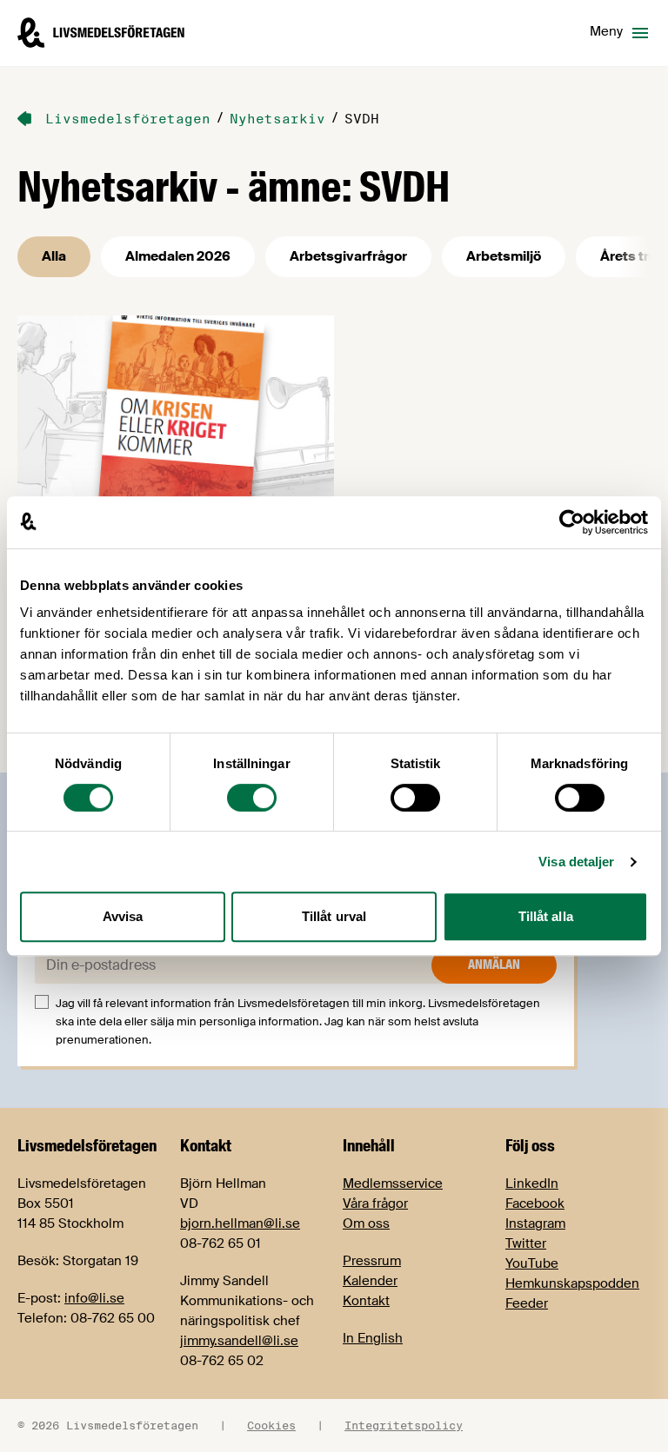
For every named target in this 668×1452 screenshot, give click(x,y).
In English (373, 1338)
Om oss (366, 1223)
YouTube (531, 1263)
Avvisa (123, 916)
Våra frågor (375, 1203)
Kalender (370, 1281)
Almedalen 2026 (177, 256)
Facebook (534, 1203)
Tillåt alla (545, 916)
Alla (54, 256)
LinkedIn (531, 1183)
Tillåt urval (334, 916)
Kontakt (366, 1300)
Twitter (525, 1243)
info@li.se (94, 1298)
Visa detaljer (576, 861)
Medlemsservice (393, 1183)
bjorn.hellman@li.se (240, 1223)
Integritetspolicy (403, 1425)
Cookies (271, 1425)
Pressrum (372, 1261)
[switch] (252, 798)
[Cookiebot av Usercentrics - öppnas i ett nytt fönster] (572, 522)
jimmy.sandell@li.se (239, 1340)
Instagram (535, 1223)
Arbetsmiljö (503, 256)
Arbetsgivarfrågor (348, 256)
